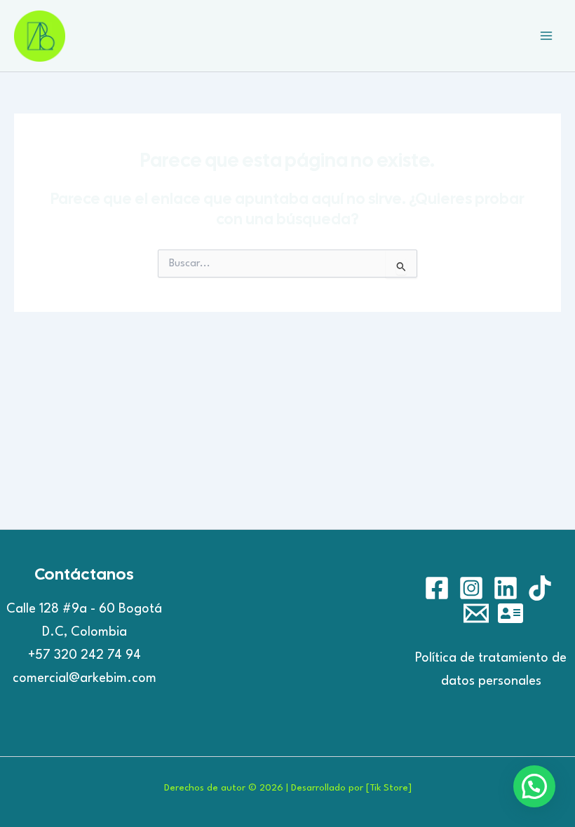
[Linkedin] (505, 588)
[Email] (476, 613)
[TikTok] (540, 588)
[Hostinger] (510, 613)
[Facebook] (436, 588)
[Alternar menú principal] (546, 35)
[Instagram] (471, 588)
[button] (534, 786)
